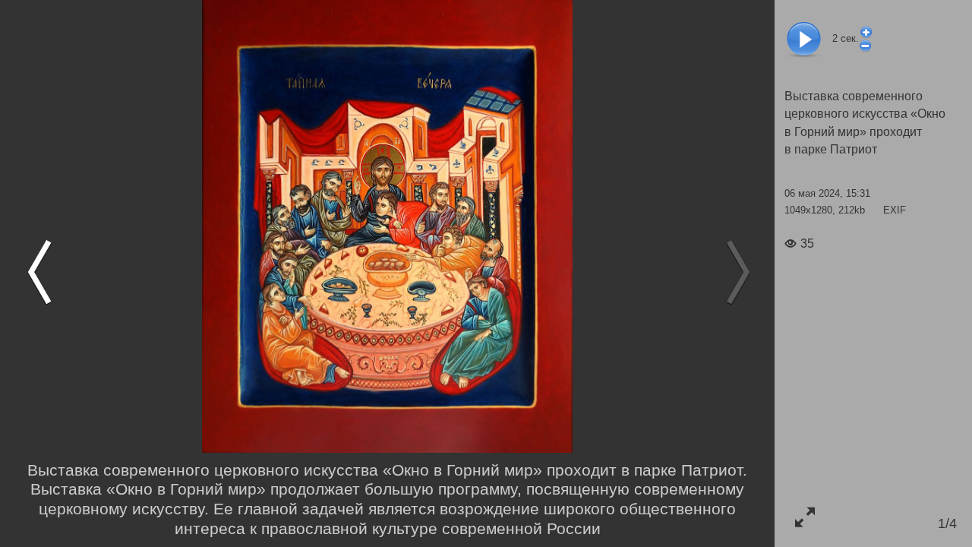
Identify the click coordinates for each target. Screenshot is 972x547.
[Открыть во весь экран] (804, 517)
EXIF (894, 210)
